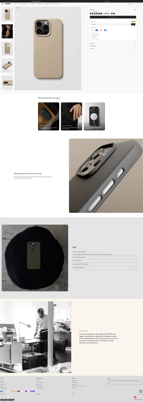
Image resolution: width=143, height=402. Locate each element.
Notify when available (113, 17)
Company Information (40, 388)
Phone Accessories (57, 3)
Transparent (103, 13)
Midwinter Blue (95, 13)
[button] (2, 4)
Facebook (2, 394)
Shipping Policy (74, 380)
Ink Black (99, 13)
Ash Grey (110, 13)
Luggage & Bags (39, 3)
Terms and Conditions (40, 382)
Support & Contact (75, 384)
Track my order (74, 388)
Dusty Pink (105, 13)
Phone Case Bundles (23, 3)
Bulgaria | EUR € (140, 394)
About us (37, 380)
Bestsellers (2, 382)
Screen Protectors (32, 3)
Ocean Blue (114, 13)
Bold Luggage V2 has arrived (36, 1)
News (2, 380)
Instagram (38, 394)
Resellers (2, 386)
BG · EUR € (130, 3)
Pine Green (90, 13)
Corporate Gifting (4, 388)
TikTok (73, 394)
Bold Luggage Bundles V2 (48, 3)
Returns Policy (74, 382)
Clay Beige (107, 13)
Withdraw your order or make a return (79, 386)
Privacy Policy (38, 384)
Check (133, 24)
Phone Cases (16, 3)
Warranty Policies (39, 386)
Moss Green (112, 13)
